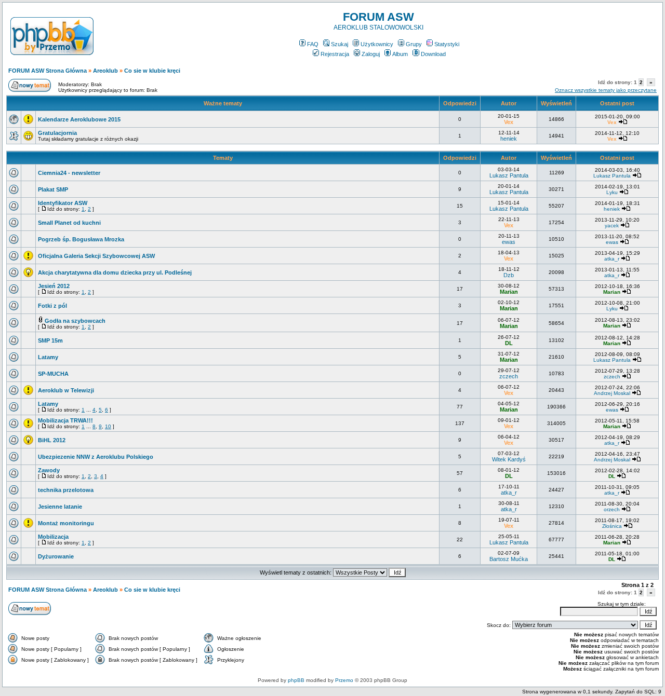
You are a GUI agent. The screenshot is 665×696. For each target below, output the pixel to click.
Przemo (344, 680)
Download (433, 54)
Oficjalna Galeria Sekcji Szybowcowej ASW (96, 256)
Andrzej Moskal (612, 393)
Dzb (508, 275)
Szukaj (339, 44)
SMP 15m (50, 340)
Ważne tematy (223, 103)
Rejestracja (335, 54)
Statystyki (446, 44)
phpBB (296, 680)
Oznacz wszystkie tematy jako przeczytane (606, 90)
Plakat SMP (53, 189)
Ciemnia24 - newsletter (69, 173)
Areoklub (105, 70)
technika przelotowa (66, 490)
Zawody (49, 470)
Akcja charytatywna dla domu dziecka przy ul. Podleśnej (115, 272)
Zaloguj (371, 54)
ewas (508, 242)
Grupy (414, 44)
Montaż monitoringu (66, 523)
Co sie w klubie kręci (152, 70)
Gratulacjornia (57, 133)
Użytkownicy (377, 44)
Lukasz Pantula (508, 175)
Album (400, 54)
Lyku (612, 192)
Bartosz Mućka (508, 559)
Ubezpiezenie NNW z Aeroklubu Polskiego (95, 457)
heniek (508, 138)
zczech (508, 376)
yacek (612, 225)
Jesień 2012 (54, 286)
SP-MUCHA (53, 374)
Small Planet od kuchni (69, 223)
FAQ (312, 44)
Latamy (48, 357)
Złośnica (612, 526)
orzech (612, 509)
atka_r (611, 259)
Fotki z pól (52, 306)
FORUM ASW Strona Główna (47, 70)
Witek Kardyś (509, 459)
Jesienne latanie (60, 506)
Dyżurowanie (56, 556)
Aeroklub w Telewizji (66, 390)
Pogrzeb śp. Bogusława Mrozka (81, 239)
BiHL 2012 (51, 440)
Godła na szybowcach (75, 321)
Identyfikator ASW (62, 203)
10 (108, 426)
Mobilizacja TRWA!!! (65, 420)
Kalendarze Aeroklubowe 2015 (79, 119)
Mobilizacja (53, 537)
